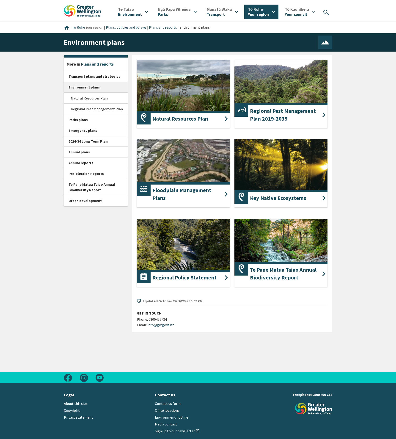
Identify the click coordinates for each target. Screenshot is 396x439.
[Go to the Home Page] (313, 408)
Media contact (166, 424)
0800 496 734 (322, 394)
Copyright (72, 410)
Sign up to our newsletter (177, 431)
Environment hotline (171, 417)
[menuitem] (132, 12)
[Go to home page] (82, 10)
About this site (75, 403)
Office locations (167, 410)
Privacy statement (78, 417)
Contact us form (168, 403)
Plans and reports (97, 64)
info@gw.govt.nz (160, 325)
